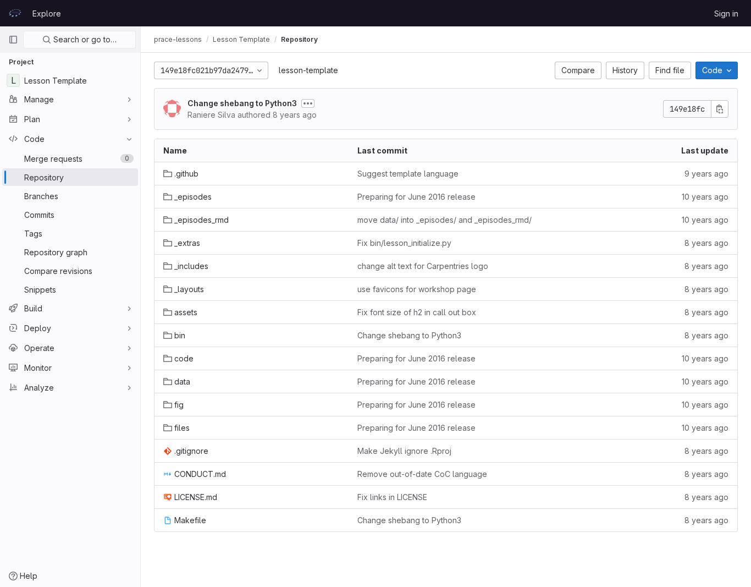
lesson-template (308, 70)
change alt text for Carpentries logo (422, 266)
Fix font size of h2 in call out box (416, 312)
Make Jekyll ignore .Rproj (404, 451)
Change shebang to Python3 (242, 103)
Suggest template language (408, 173)
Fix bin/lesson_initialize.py (404, 243)
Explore (46, 13)
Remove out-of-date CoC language (422, 474)
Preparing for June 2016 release (416, 196)
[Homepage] (15, 13)
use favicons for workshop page (416, 289)
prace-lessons (178, 39)
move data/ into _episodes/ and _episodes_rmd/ (444, 219)
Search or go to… (84, 39)
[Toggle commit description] (307, 103)
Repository (299, 39)
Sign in (726, 13)
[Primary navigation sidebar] (13, 39)
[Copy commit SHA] (719, 109)
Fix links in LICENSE (392, 497)
